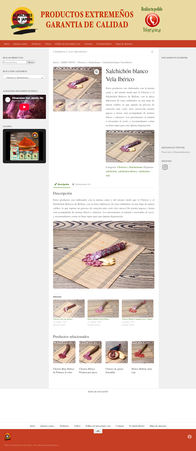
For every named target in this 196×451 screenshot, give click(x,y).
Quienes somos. (20, 43)
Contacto (88, 43)
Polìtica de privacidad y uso (67, 43)
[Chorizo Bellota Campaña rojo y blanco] (137, 308)
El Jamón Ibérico (104, 43)
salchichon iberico (127, 171)
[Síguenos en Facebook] (190, 437)
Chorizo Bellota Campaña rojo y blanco (137, 319)
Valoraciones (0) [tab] (83, 184)
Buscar (31, 62)
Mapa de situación (124, 43)
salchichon (111, 171)
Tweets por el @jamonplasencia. (176, 151)
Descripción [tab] (63, 184)
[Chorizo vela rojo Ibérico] (69, 308)
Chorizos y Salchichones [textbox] (23, 77)
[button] (96, 72)
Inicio (6, 43)
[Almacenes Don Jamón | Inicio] (84, 20)
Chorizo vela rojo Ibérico (63, 319)
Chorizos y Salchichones (70, 51)
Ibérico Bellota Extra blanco (98, 319)
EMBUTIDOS (68, 62)
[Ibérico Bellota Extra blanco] (103, 308)
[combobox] (24, 76)
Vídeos (48, 43)
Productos (36, 43)
